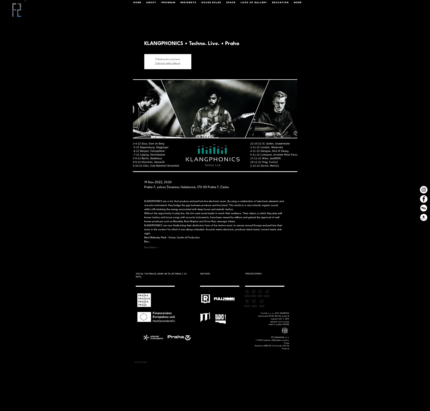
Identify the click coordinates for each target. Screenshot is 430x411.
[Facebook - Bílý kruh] (423, 199)
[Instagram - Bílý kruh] (423, 189)
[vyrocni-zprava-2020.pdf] (253, 292)
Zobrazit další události (167, 63)
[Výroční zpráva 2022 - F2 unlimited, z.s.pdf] (267, 292)
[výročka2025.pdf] (261, 301)
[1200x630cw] (423, 208)
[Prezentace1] (423, 217)
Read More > (151, 247)
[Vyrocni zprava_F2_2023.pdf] (247, 301)
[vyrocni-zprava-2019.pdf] (247, 292)
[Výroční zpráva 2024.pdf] (253, 301)
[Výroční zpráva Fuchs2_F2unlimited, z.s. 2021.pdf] (260, 292)
